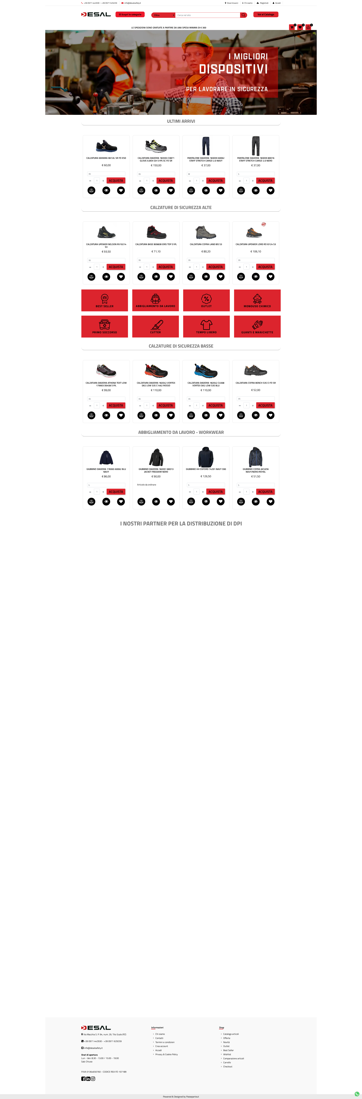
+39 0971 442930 (91, 2)
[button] (243, 15)
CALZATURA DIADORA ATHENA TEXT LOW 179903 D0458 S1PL (106, 384)
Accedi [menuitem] (158, 1050)
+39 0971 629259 (109, 2)
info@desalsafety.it (132, 2)
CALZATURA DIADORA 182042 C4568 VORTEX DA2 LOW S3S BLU (206, 384)
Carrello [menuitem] (227, 1062)
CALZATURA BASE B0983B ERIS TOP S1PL (156, 244)
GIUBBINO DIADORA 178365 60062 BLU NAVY (106, 470)
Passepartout (192, 1096)
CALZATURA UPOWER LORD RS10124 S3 (256, 244)
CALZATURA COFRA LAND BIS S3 (206, 244)
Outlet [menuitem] (226, 1046)
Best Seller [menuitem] (228, 1050)
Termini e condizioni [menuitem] (164, 1042)
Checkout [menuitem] (227, 1066)
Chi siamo (248, 2)
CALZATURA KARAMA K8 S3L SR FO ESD (106, 158)
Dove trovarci (232, 2)
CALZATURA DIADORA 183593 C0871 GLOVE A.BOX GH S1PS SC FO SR (156, 159)
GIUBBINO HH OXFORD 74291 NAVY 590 (206, 469)
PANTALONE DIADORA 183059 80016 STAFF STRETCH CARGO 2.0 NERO (255, 159)
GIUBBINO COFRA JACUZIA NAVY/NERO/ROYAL (256, 470)
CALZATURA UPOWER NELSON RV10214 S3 (106, 245)
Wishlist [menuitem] (227, 1054)
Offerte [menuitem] (226, 1038)
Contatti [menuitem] (159, 1038)
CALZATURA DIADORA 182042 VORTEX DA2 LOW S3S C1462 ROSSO (156, 384)
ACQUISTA (116, 180)
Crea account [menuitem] (161, 1046)
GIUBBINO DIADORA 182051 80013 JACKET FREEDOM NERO (156, 470)
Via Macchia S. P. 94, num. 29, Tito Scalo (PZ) (104, 1034)
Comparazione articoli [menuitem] (233, 1058)
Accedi (278, 2)
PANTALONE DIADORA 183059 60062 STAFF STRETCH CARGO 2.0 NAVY (205, 159)
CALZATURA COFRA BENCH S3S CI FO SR (256, 383)
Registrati (264, 2)
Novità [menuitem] (226, 1042)
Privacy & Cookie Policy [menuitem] (166, 1054)
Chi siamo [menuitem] (160, 1034)
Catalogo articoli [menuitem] (231, 1034)
